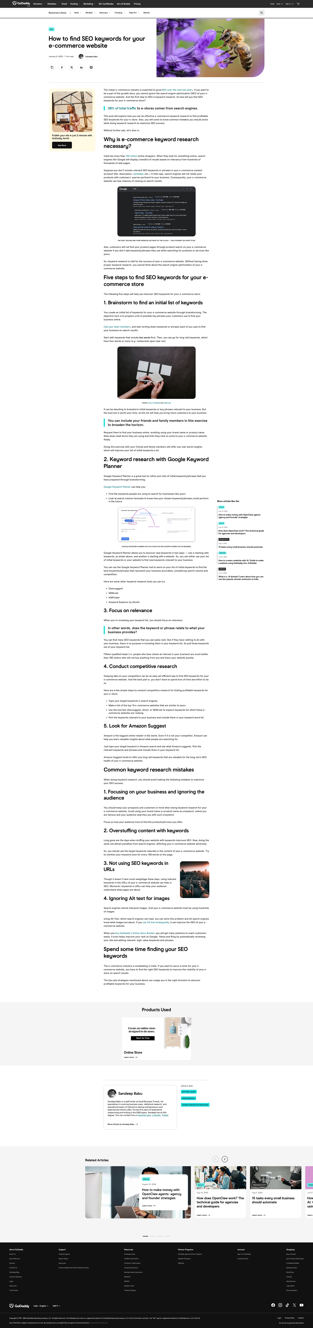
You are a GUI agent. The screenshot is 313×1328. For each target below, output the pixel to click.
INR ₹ (55, 1306)
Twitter (165, 1115)
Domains (222, 569)
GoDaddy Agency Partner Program (190, 1254)
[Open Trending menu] (124, 13)
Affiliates (181, 1263)
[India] (21, 3)
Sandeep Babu (91, 56)
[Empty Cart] (298, 4)
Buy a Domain (291, 1254)
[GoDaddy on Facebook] (273, 1306)
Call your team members (117, 326)
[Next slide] (225, 1159)
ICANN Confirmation (131, 1259)
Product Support (64, 1254)
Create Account (242, 1259)
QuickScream (144, 1115)
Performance (188, 1098)
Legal (11, 1281)
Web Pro (133, 13)
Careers (12, 1263)
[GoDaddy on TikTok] (287, 1306)
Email (64, 4)
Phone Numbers (291, 1290)
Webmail (127, 1277)
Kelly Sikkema (154, 403)
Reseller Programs (184, 1259)
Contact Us (13, 1268)
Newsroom (13, 1286)
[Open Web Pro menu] (139, 13)
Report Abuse (63, 1259)
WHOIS (126, 1281)
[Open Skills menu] (81, 13)
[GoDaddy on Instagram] (280, 1306)
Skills (76, 13)
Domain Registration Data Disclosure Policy (74, 1268)
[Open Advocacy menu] (110, 13)
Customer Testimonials (132, 1263)
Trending (118, 13)
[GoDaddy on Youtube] (301, 1306)
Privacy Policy (289, 1318)
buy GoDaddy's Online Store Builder (134, 933)
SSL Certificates (106, 4)
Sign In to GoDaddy (244, 1254)
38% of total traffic (122, 108)
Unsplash (167, 403)
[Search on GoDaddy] (261, 13)
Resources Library (57, 13)
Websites (222, 553)
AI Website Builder (292, 1263)
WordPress (290, 1272)
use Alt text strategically (156, 922)
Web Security (291, 1281)
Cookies (301, 1318)
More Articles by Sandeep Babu (121, 1124)
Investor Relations (15, 1277)
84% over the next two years (177, 89)
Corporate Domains (131, 1268)
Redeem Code (129, 1286)
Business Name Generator (133, 1272)
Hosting (289, 1277)
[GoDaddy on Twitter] (294, 1306)
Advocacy (103, 13)
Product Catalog (129, 1290)
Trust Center (13, 1290)
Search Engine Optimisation (195, 1105)
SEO (52, 29)
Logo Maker (290, 1286)
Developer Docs (129, 1254)
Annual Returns (14, 1259)
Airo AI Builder (123, 4)
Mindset (89, 13)
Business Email (291, 1268)
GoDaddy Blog (14, 1272)
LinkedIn (156, 1115)
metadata (138, 173)
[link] (61, 67)
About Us (12, 1254)
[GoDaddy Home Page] (19, 1306)
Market (146, 13)
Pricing (137, 4)
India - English (40, 1306)
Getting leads (189, 1092)
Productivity (224, 539)
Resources (62, 1263)
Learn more (147, 1206)
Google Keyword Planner (117, 486)
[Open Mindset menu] (94, 13)
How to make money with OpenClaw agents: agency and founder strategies (161, 1194)
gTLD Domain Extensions (295, 1259)
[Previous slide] (216, 1159)
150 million (131, 156)
